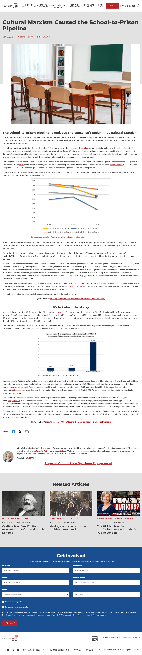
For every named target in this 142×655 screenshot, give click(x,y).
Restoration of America (129, 637)
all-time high (51, 315)
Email (4, 578)
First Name (7, 566)
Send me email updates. (14, 602)
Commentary (56, 518)
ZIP (74, 590)
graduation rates (106, 283)
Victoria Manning (25, 36)
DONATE (113, 6)
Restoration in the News (110, 518)
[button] (28, 5)
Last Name (77, 566)
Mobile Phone (79, 578)
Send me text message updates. (17, 607)
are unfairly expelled (79, 148)
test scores (19, 390)
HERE (32, 458)
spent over (56, 312)
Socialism (23, 518)
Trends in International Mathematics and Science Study (68, 237)
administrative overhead (26, 325)
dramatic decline (74, 286)
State (4, 590)
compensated (14, 400)
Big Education (44, 37)
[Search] (138, 5)
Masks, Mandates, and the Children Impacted (68, 528)
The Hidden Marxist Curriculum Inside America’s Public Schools (116, 529)
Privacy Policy (76, 615)
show (21, 164)
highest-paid (58, 387)
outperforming (75, 245)
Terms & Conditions (93, 615)
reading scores (116, 164)
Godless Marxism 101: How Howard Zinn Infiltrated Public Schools (23, 529)
